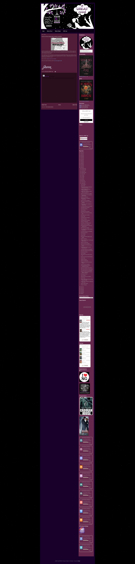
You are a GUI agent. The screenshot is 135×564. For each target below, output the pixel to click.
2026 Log (65, 31)
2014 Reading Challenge (86, 536)
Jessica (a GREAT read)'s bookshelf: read (85, 317)
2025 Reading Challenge (86, 437)
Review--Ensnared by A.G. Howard (86, 193)
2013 (81, 288)
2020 (81, 160)
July (82, 175)
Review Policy (49, 31)
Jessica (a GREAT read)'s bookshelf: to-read (85, 346)
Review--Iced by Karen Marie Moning (86, 256)
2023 (81, 156)
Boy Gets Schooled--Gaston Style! (86, 267)
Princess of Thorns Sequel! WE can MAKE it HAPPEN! (86, 272)
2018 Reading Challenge (86, 499)
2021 (81, 159)
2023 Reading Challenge (86, 455)
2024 (81, 155)
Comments (82, 139)
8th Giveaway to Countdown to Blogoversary (85, 199)
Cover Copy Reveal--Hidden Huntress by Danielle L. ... (86, 229)
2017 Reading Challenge (86, 508)
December (83, 168)
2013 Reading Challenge (86, 545)
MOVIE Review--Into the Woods (86, 276)
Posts (82, 137)
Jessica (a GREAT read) (86, 143)
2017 (81, 164)
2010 (81, 292)
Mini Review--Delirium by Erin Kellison (87, 250)
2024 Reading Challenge (86, 446)
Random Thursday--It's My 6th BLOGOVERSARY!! (85, 189)
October (82, 171)
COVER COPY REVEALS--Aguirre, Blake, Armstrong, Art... (86, 192)
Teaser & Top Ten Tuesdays (85, 200)
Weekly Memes (58, 31)
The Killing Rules (83, 320)
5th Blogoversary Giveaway (85, 211)
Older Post (75, 104)
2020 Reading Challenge (86, 482)
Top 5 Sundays (83, 184)
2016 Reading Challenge (86, 517)
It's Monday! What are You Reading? (86, 206)
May (82, 177)
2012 (81, 289)
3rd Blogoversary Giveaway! (85, 217)
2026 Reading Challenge (86, 142)
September (83, 172)
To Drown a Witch (83, 349)
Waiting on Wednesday (84, 221)
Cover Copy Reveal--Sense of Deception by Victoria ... (85, 266)
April (82, 179)
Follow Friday (83, 185)
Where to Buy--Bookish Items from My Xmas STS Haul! (87, 279)
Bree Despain (84, 321)
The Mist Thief (83, 361)
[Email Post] (55, 71)
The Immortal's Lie (84, 357)
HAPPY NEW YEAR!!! (84, 283)
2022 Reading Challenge (86, 464)
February (82, 181)
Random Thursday (84, 238)
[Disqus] (59, 87)
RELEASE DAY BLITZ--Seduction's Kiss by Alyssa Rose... (86, 187)
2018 (81, 163)
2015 (81, 167)
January (82, 183)
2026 (81, 152)
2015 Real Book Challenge (85, 227)
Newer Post (44, 104)
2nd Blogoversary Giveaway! (85, 220)
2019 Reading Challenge (86, 490)
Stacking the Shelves (84, 208)
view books (91, 148)
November (83, 169)
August (82, 173)
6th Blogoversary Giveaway (85, 207)
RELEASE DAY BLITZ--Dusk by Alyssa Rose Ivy (86, 247)
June (82, 176)
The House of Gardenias (84, 353)
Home (43, 31)
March (82, 180)
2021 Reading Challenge (86, 473)
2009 (81, 293)
